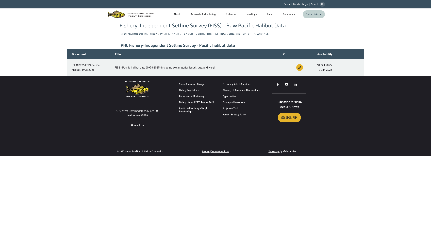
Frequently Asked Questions (237, 84)
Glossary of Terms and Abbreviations (241, 90)
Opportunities (229, 96)
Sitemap (206, 151)
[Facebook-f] (277, 84)
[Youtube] (286, 84)
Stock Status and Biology (191, 84)
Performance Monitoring (191, 96)
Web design (274, 151)
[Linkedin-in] (295, 84)
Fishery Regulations (189, 90)
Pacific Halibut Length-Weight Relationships (193, 110)
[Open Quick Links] (320, 14)
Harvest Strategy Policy (234, 114)
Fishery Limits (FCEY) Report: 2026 (196, 102)
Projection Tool (230, 108)
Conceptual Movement (234, 102)
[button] (322, 4)
